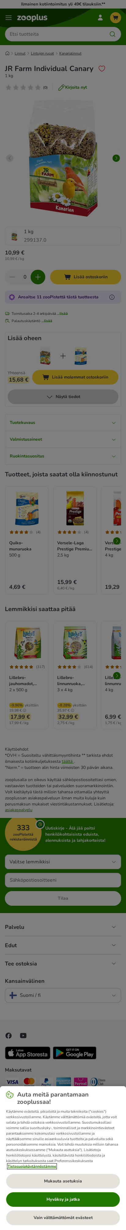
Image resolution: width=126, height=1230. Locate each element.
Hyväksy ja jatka (63, 1199)
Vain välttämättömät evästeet (63, 1218)
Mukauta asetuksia (63, 1181)
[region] (63, 1158)
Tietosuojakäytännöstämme (32, 1166)
